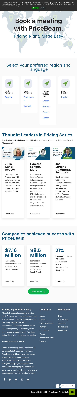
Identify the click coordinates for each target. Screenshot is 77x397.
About (42, 316)
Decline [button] (43, 8)
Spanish (27, 106)
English (8, 97)
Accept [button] (35, 8)
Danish (46, 118)
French (46, 112)
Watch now (9, 214)
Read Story (9, 281)
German (46, 106)
